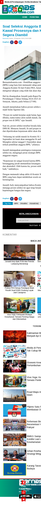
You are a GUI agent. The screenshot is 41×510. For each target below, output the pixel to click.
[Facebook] (12, 42)
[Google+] (16, 42)
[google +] (15, 9)
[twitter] (10, 9)
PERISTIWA (34, 17)
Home (24, 17)
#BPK (16, 203)
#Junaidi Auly (34, 203)
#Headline (23, 203)
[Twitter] (20, 42)
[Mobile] (20, 9)
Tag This (8, 203)
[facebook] (5, 9)
